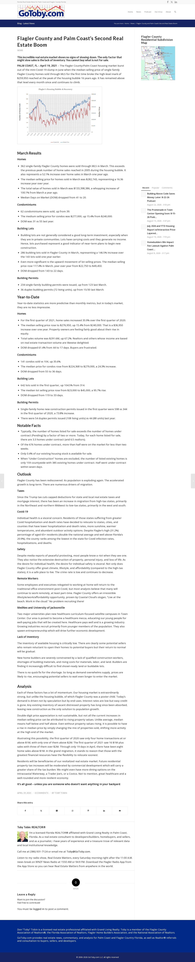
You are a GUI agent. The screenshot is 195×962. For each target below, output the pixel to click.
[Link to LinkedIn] (176, 2)
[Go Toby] (41, 11)
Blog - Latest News (26, 23)
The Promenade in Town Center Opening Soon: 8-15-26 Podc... (161, 213)
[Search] (175, 11)
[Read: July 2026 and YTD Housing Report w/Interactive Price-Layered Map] (143, 227)
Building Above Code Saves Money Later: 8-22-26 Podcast (161, 197)
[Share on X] (41, 811)
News (20, 50)
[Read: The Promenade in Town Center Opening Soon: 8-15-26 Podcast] (143, 210)
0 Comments (41, 793)
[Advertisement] (159, 129)
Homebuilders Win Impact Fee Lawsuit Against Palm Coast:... (160, 246)
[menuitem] (130, 11)
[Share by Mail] (120, 811)
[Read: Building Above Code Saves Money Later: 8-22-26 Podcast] (143, 194)
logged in (38, 909)
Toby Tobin (61, 793)
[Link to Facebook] (168, 2)
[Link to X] (172, 2)
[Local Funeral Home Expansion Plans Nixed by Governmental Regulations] (2, 481)
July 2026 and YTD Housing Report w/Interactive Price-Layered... (161, 230)
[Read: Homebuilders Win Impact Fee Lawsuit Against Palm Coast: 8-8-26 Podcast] (143, 243)
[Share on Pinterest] (88, 811)
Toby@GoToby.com (78, 851)
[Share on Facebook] (25, 811)
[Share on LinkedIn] (104, 811)
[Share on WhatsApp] (72, 811)
